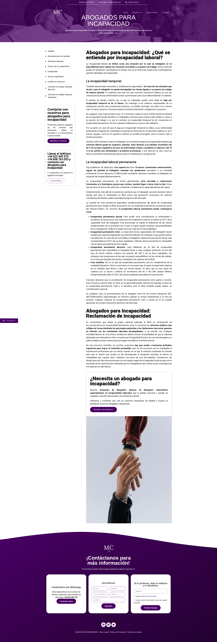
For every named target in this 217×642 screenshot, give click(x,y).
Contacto (166, 12)
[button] (58, 141)
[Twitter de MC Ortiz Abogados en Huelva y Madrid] (113, 624)
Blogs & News (152, 12)
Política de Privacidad (148, 596)
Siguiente (108, 606)
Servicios (136, 12)
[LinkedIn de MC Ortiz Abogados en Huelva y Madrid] (108, 624)
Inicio (126, 12)
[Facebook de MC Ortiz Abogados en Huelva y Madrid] (103, 624)
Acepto (146, 596)
